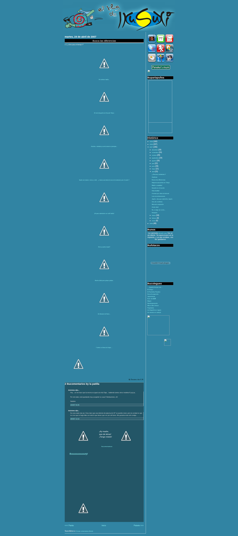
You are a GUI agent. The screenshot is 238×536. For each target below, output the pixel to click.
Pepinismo (150, 308)
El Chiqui (150, 289)
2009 (151, 141)
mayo (154, 169)
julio (153, 163)
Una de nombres (157, 201)
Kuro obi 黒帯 (151, 298)
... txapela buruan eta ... (155, 287)
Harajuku (154, 212)
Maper (149, 301)
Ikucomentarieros (106, 446)
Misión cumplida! (157, 185)
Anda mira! (155, 207)
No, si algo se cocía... (159, 210)
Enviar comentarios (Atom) (84, 531)
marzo (154, 215)
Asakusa (154, 177)
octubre (154, 155)
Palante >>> (139, 525)
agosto (154, 160)
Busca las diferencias (104, 41)
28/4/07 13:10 (74, 419)
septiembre (155, 158)
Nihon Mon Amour (153, 305)
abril (153, 171)
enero (154, 220)
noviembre (155, 152)
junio (153, 166)
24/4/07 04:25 (74, 405)
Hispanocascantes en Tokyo (161, 182)
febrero (154, 218)
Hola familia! (155, 190)
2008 (151, 144)
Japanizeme (151, 296)
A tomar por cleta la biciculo (160, 193)
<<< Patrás (69, 525)
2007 (151, 147)
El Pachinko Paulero (153, 292)
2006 (151, 223)
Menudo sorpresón (158, 204)
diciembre (155, 150)
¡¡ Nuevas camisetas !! (159, 174)
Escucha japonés (152, 294)
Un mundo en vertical (154, 312)
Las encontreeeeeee (158, 196)
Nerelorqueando (152, 303)
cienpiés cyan (162, 233)
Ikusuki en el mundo (158, 188)
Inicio (104, 525)
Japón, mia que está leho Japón (162, 199)
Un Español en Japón (154, 310)
